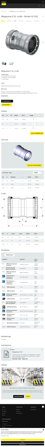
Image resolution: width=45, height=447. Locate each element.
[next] (42, 42)
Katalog (18, 411)
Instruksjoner (36, 20)
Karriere (4, 413)
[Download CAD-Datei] (20, 177)
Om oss (3, 409)
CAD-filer (9, 20)
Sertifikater (21, 20)
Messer (3, 415)
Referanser (4, 411)
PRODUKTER (19, 407)
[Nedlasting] (21, 180)
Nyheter (18, 409)
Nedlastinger (28, 20)
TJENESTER (33, 407)
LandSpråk (35, 260)
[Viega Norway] (3, 2)
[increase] (36, 119)
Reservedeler (19, 413)
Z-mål (15, 20)
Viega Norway (4, 11)
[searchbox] (21, 6)
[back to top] (43, 407)
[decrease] (30, 119)
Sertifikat (4, 259)
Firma (3, 407)
